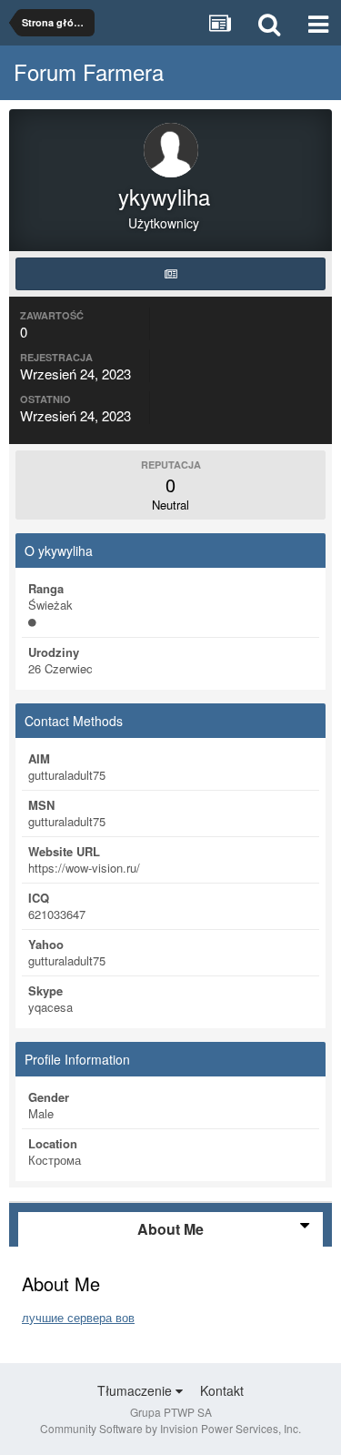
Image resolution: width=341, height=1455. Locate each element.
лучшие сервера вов (78, 1317)
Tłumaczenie (136, 1390)
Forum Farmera (89, 71)
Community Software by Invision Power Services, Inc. (170, 1428)
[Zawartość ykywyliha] (170, 274)
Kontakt (222, 1390)
